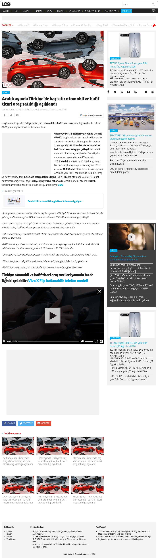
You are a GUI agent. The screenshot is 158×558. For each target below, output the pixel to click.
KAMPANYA (110, 11)
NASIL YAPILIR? (92, 11)
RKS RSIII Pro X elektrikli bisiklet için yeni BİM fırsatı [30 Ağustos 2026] (129, 378)
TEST (16, 11)
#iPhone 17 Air (40, 25)
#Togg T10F (102, 25)
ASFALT (27, 11)
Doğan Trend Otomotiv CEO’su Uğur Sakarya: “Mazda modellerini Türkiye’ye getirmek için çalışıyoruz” (130, 145)
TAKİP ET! (126, 11)
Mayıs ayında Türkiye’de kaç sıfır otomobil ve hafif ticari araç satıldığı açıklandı (87, 500)
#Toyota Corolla (145, 25)
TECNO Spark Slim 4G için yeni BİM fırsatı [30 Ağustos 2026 (128, 65)
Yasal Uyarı (10, 539)
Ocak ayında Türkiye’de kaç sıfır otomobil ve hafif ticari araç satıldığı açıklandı (52, 461)
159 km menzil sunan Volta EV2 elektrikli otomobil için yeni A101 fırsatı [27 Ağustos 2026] (131, 73)
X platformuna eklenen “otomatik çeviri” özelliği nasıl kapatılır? (124, 532)
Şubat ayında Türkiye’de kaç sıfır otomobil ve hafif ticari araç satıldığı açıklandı (18, 461)
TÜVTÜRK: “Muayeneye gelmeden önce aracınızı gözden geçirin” (131, 137)
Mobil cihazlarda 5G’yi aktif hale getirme (114, 534)
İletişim (9, 537)
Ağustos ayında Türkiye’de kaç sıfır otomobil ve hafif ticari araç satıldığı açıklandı (18, 500)
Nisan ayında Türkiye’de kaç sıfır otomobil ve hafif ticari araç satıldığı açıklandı (52, 500)
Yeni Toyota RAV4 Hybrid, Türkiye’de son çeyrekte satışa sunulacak (131, 154)
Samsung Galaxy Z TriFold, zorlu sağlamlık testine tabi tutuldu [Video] (129, 299)
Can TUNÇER (8, 110)
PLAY (49, 11)
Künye (9, 532)
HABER (5, 11)
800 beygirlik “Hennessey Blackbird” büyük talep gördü (129, 171)
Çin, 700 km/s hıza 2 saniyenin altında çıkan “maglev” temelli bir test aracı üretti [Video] (130, 278)
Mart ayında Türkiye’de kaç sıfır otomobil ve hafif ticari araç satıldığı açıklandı (87, 461)
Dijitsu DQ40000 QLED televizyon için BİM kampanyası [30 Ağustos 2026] (130, 370)
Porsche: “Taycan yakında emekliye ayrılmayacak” (128, 162)
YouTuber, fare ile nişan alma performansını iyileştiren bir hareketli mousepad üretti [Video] (130, 268)
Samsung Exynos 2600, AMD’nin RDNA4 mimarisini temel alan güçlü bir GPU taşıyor (131, 288)
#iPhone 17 (23, 25)
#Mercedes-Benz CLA (122, 25)
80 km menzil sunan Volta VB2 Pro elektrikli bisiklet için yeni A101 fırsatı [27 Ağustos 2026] (131, 82)
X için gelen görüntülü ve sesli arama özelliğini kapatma (120, 539)
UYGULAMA (74, 11)
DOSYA (60, 11)
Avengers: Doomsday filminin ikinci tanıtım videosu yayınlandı (128, 258)
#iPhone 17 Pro (59, 25)
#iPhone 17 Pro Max (82, 25)
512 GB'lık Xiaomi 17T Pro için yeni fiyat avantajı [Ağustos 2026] (58, 537)
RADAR (38, 11)
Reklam (9, 534)
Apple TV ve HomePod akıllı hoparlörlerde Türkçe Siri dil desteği (124, 537)
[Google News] (91, 115)
